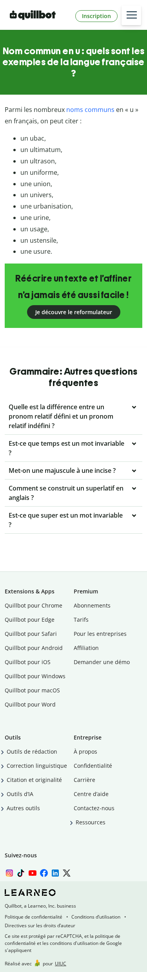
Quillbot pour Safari (31, 633)
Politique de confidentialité (33, 916)
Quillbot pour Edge (29, 619)
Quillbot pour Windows (35, 676)
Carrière (84, 779)
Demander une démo (102, 662)
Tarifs (81, 619)
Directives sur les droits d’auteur (40, 925)
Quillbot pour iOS (28, 662)
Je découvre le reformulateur (73, 312)
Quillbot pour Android (34, 648)
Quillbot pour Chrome (33, 605)
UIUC (60, 963)
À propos (85, 751)
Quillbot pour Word (30, 704)
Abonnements (92, 605)
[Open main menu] (131, 15)
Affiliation (86, 648)
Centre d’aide (91, 794)
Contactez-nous (94, 808)
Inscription (96, 16)
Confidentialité (93, 765)
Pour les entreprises (100, 633)
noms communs (90, 109)
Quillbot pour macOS (32, 690)
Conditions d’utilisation (95, 916)
